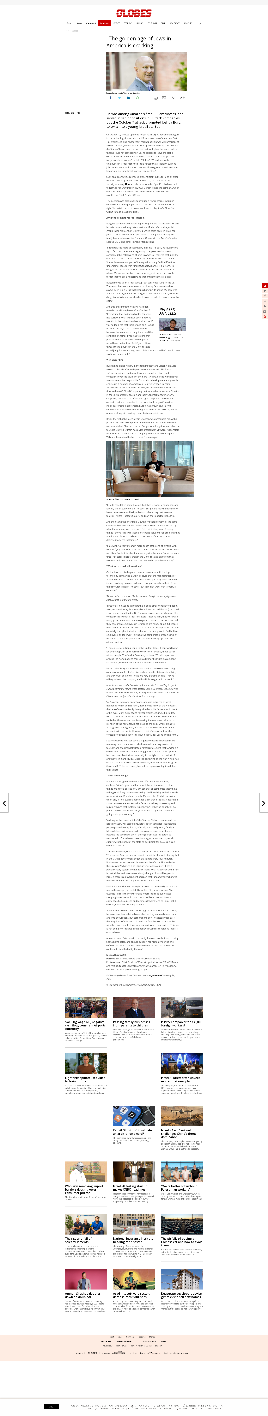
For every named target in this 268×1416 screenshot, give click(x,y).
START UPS (188, 23)
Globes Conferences (123, 1341)
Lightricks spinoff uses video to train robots (85, 1079)
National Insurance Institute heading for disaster (133, 1240)
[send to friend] (164, 98)
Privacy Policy (137, 1346)
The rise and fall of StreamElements (78, 1240)
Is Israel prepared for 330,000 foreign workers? (181, 1023)
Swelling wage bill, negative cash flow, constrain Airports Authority (85, 1025)
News (79, 23)
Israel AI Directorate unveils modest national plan (180, 1079)
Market (152, 1337)
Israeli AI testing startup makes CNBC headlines (130, 1187)
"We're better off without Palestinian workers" (179, 1187)
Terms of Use (121, 1346)
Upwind (129, 184)
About (148, 1346)
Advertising (107, 1346)
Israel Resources (150, 1341)
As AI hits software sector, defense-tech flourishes (131, 1295)
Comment (91, 23)
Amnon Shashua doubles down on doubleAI (82, 1295)
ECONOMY (128, 23)
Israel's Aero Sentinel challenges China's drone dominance (179, 1133)
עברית (163, 1341)
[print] (155, 98)
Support (158, 1346)
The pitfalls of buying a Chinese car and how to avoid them (182, 1242)
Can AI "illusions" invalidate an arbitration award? (132, 1132)
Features (104, 23)
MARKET (116, 23)
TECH (163, 23)
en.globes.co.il (155, 975)
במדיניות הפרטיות (198, 1408)
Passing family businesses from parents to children (131, 1023)
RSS (137, 1341)
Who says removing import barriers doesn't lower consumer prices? (84, 1189)
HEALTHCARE (152, 23)
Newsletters (106, 1341)
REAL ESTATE (175, 23)
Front (69, 23)
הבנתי (51, 1406)
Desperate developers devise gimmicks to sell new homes (181, 1295)
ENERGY (140, 23)
